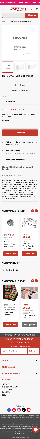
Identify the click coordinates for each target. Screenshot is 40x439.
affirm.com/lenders (30, 424)
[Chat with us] (30, 9)
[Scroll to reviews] (20, 80)
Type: (4, 96)
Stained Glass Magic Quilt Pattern (9, 312)
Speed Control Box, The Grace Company (29, 315)
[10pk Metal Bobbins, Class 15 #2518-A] (10, 236)
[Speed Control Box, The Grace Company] (29, 306)
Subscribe (33, 351)
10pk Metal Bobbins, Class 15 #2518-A (10, 243)
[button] (3, 9)
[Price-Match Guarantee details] (25, 159)
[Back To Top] (36, 436)
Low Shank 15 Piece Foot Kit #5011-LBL (28, 246)
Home (4, 21)
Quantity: (5, 120)
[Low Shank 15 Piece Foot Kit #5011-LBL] (29, 236)
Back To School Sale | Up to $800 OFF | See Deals (20, 3)
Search (33, 15)
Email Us (6, 392)
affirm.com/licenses (5, 431)
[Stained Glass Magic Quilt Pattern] (10, 306)
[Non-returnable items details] (37, 143)
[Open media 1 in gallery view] (33, 30)
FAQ (4, 395)
